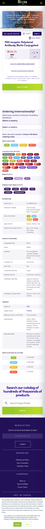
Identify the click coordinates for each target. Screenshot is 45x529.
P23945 (29, 311)
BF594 (20, 160)
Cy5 (24, 154)
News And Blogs (22, 484)
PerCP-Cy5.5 (32, 167)
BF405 (37, 157)
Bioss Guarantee (22, 463)
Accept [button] (17, 524)
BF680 (34, 160)
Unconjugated (9, 154)
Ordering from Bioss (22, 460)
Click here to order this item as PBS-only (22, 71)
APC (12, 164)
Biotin (17, 157)
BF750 (5, 164)
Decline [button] (27, 524)
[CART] (41, 4)
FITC (5, 157)
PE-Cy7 (15, 167)
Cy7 (36, 154)
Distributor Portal (22, 466)
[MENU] (4, 3)
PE (10, 157)
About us (23, 481)
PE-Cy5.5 (6, 167)
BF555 (12, 160)
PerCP (22, 167)
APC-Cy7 (29, 164)
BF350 (30, 157)
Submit (23, 444)
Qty (35, 57)
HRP (23, 157)
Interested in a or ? (22, 64)
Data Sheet (36, 38)
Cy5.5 (30, 154)
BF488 (5, 160)
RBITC (5, 170)
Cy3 (18, 154)
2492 (28, 306)
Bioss (22, 3)
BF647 (27, 160)
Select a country (9, 120)
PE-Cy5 (37, 164)
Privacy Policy (22, 487)
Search (22, 410)
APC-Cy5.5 (19, 164)
